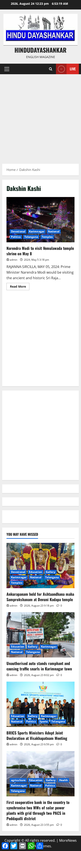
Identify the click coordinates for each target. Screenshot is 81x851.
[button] (6, 69)
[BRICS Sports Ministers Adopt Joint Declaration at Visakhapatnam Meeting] (40, 704)
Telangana (31, 237)
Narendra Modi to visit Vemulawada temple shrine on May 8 (40, 219)
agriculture (18, 780)
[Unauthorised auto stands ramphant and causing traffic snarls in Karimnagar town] (40, 634)
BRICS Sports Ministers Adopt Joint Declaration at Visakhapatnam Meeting (36, 735)
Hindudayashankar (40, 50)
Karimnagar (36, 231)
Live (73, 68)
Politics (16, 237)
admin (13, 260)
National (53, 231)
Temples (47, 237)
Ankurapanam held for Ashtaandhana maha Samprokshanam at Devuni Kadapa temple (40, 596)
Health (63, 780)
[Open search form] (50, 69)
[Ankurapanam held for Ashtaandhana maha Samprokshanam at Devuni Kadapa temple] (40, 565)
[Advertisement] (40, 116)
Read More (19, 287)
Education (35, 572)
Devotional (18, 231)
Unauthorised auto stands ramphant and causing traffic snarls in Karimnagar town (39, 665)
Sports (44, 721)
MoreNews (68, 840)
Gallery (50, 572)
